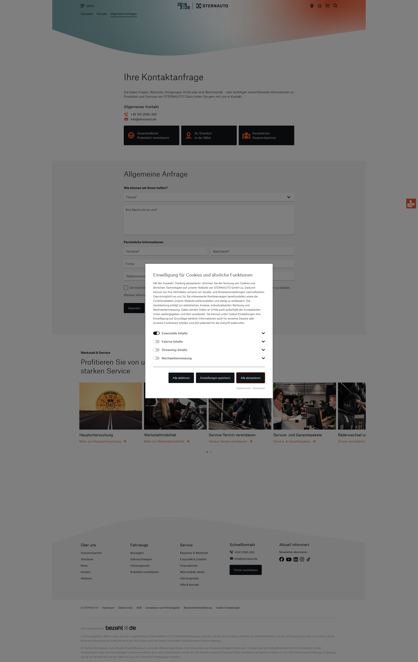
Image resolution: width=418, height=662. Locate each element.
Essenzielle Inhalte (175, 333)
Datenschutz (244, 388)
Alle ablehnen (181, 377)
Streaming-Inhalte (174, 350)
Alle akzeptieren (251, 377)
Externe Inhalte (172, 341)
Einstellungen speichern (215, 377)
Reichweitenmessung (177, 358)
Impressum (259, 388)
